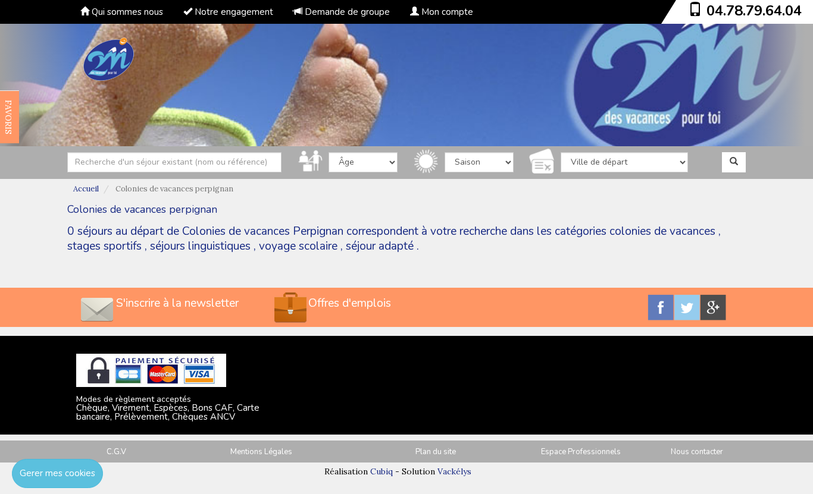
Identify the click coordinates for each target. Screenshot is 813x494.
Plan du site (435, 451)
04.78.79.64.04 (754, 10)
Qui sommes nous (126, 12)
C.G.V (116, 451)
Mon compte (446, 12)
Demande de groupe (346, 12)
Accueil (86, 189)
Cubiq (381, 471)
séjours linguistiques (200, 246)
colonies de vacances (662, 231)
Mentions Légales (261, 451)
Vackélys (454, 471)
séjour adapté (380, 246)
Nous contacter (697, 451)
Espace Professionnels (581, 451)
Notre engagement (232, 12)
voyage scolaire (298, 246)
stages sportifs (104, 246)
